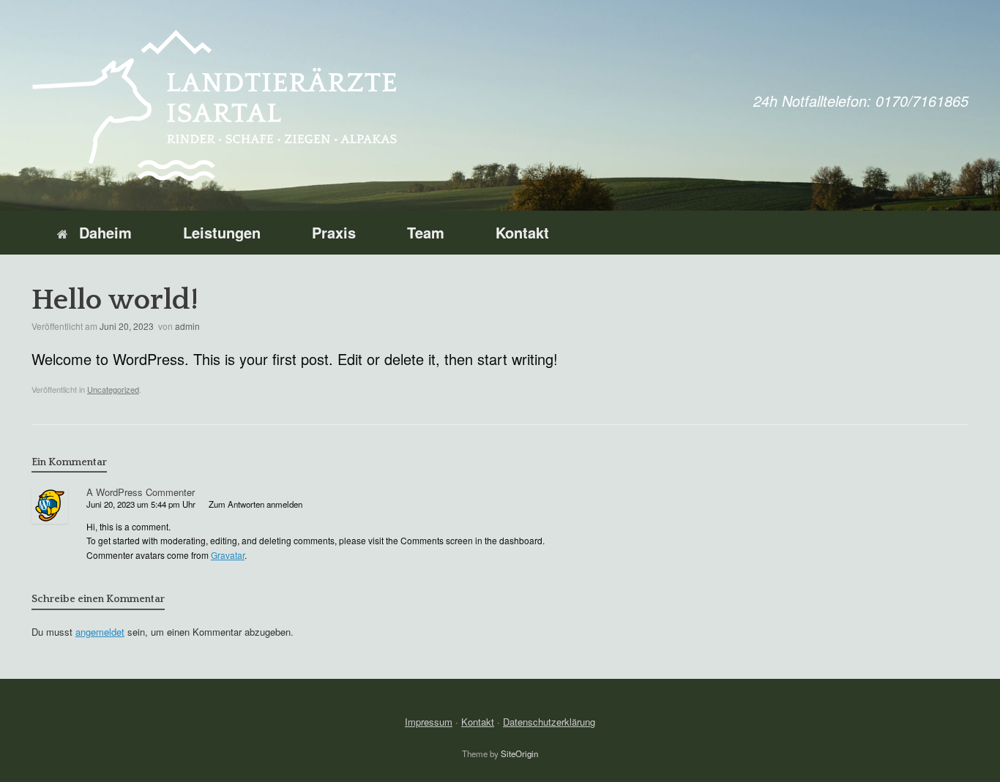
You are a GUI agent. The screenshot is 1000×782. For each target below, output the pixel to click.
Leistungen (222, 232)
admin (187, 326)
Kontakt (522, 232)
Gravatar (228, 555)
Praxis (334, 232)
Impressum (428, 722)
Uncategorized (113, 389)
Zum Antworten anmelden (255, 504)
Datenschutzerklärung (549, 722)
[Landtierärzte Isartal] (214, 105)
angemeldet (99, 632)
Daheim (105, 232)
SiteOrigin (519, 753)
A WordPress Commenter (140, 492)
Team (425, 232)
